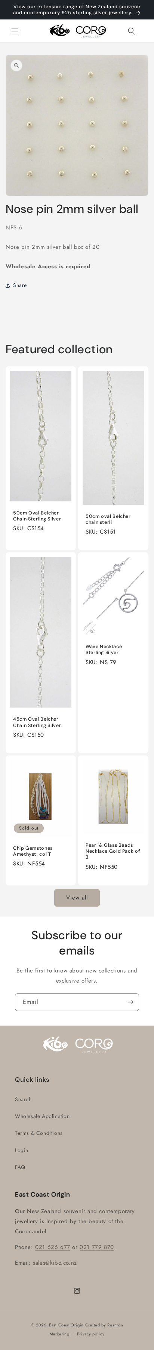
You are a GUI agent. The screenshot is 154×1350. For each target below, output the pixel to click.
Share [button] (20, 285)
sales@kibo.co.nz (55, 1263)
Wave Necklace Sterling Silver (104, 650)
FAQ (20, 1167)
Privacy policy (91, 1334)
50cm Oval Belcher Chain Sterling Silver (37, 516)
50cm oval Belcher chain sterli (108, 519)
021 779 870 (97, 1247)
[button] (15, 31)
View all (77, 898)
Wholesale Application (42, 1116)
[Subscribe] (130, 1002)
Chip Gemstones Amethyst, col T (33, 851)
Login (21, 1150)
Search (23, 1099)
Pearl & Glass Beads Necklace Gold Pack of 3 (113, 851)
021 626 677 (52, 1247)
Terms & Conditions (39, 1133)
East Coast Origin (66, 1325)
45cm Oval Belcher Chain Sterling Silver (37, 723)
